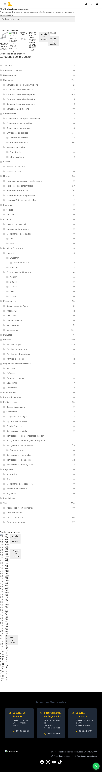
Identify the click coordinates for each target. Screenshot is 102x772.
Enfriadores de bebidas (17, 133)
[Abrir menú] (5, 4)
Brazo (9, 479)
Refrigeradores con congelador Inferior (25, 436)
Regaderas (8, 469)
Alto (12, 238)
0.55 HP (13, 277)
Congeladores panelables (18, 128)
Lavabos (7, 219)
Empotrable (15, 152)
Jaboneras (11, 311)
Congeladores (9, 113)
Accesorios (11, 474)
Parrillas (7, 339)
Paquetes (7, 335)
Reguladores (9, 498)
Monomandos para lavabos (19, 234)
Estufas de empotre (15, 166)
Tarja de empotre (14, 517)
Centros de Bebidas (19, 137)
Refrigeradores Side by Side (19, 464)
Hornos (6, 176)
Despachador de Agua (17, 306)
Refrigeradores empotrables (19, 445)
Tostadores (11, 387)
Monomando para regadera (19, 484)
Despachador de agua (16, 416)
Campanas (8, 80)
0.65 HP (13, 282)
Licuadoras (11, 383)
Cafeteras (11, 373)
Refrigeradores (10, 402)
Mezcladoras (12, 325)
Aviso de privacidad (62, 756)
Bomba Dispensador (16, 407)
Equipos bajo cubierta (16, 421)
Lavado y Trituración (13, 248)
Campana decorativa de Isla (19, 89)
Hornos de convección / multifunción (24, 181)
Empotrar (14, 258)
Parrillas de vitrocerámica (18, 354)
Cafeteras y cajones (12, 70)
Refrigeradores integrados (18, 455)
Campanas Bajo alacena (17, 109)
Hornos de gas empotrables (19, 186)
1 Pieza (9, 210)
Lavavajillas (11, 253)
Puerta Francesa (14, 426)
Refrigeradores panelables (18, 460)
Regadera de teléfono (16, 488)
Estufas (6, 161)
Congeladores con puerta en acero (23, 118)
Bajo (12, 243)
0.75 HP (13, 286)
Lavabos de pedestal (16, 224)
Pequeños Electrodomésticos (17, 363)
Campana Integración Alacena (20, 104)
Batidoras (10, 368)
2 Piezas (10, 214)
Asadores (7, 65)
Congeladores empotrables (19, 123)
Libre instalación (17, 157)
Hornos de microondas (17, 190)
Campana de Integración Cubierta (22, 85)
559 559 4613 (85, 731)
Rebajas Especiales (12, 397)
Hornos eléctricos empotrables (21, 200)
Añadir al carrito (44, 36)
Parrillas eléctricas (15, 359)
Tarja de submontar (15, 522)
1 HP (12, 291)
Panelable (14, 267)
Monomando (12, 330)
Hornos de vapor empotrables (20, 195)
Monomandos (9, 301)
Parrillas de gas (13, 344)
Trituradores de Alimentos (18, 272)
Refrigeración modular (17, 431)
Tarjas (6, 503)
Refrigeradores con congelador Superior (25, 440)
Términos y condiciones (87, 756)
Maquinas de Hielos (15, 147)
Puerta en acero (17, 450)
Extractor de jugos (15, 378)
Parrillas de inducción (16, 349)
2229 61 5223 (54, 733)
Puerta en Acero (21, 262)
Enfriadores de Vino (19, 142)
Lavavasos (11, 315)
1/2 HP (13, 296)
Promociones (9, 392)
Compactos (11, 411)
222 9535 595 (22, 731)
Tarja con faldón (14, 512)
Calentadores (9, 75)
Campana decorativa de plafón (20, 99)
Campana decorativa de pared (20, 94)
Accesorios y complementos (19, 508)
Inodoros (7, 205)
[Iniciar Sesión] (92, 4)
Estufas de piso (13, 171)
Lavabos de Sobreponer (17, 229)
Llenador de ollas (14, 320)
